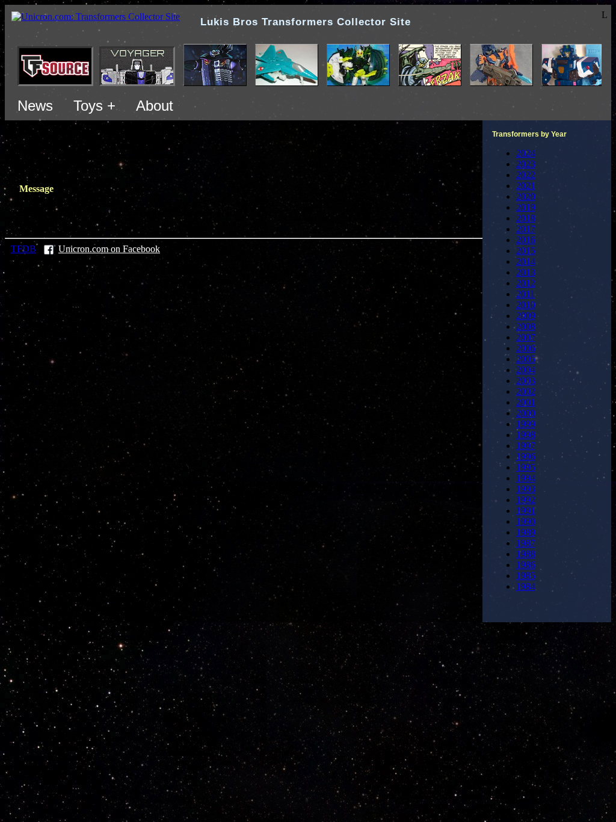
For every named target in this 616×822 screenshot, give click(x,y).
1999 (525, 424)
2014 (525, 261)
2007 (525, 337)
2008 (525, 326)
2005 (525, 359)
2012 (525, 283)
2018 (525, 218)
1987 (525, 543)
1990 (525, 521)
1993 (525, 489)
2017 (525, 229)
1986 (525, 565)
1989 (525, 532)
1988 (525, 554)
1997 (525, 445)
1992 (525, 500)
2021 (525, 186)
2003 (525, 380)
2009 (525, 316)
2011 (525, 294)
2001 (525, 402)
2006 (525, 348)
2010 (525, 305)
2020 (525, 196)
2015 (525, 251)
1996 (525, 456)
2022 (525, 175)
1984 (525, 586)
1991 (525, 510)
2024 (525, 153)
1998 (525, 435)
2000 (525, 413)
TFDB (23, 249)
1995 (525, 467)
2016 (525, 240)
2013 (525, 272)
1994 (525, 478)
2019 (525, 207)
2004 (525, 370)
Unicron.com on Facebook (109, 249)
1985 (525, 575)
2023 (525, 164)
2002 (525, 391)
